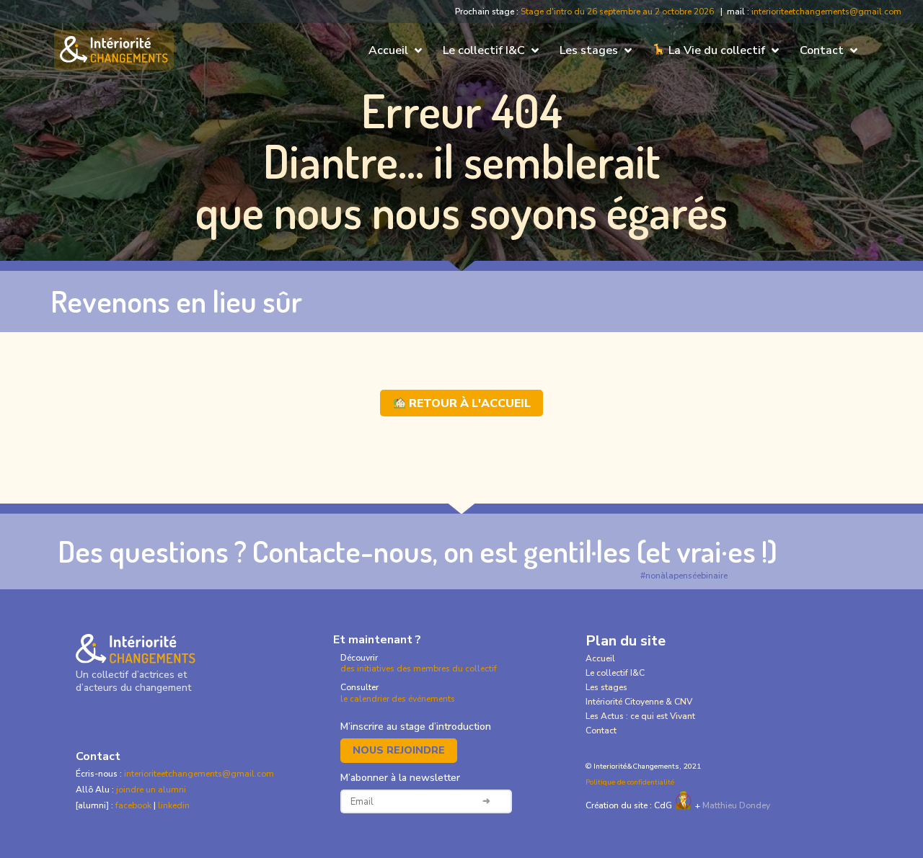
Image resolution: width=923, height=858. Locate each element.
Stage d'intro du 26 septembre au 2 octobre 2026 (617, 11)
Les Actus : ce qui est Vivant (640, 716)
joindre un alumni (151, 789)
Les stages (606, 687)
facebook (134, 805)
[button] (396, 50)
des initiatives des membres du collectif (418, 668)
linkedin (174, 805)
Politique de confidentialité (630, 782)
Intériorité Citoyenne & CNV (639, 701)
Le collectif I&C (615, 673)
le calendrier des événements (397, 699)
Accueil (600, 658)
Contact (601, 730)
